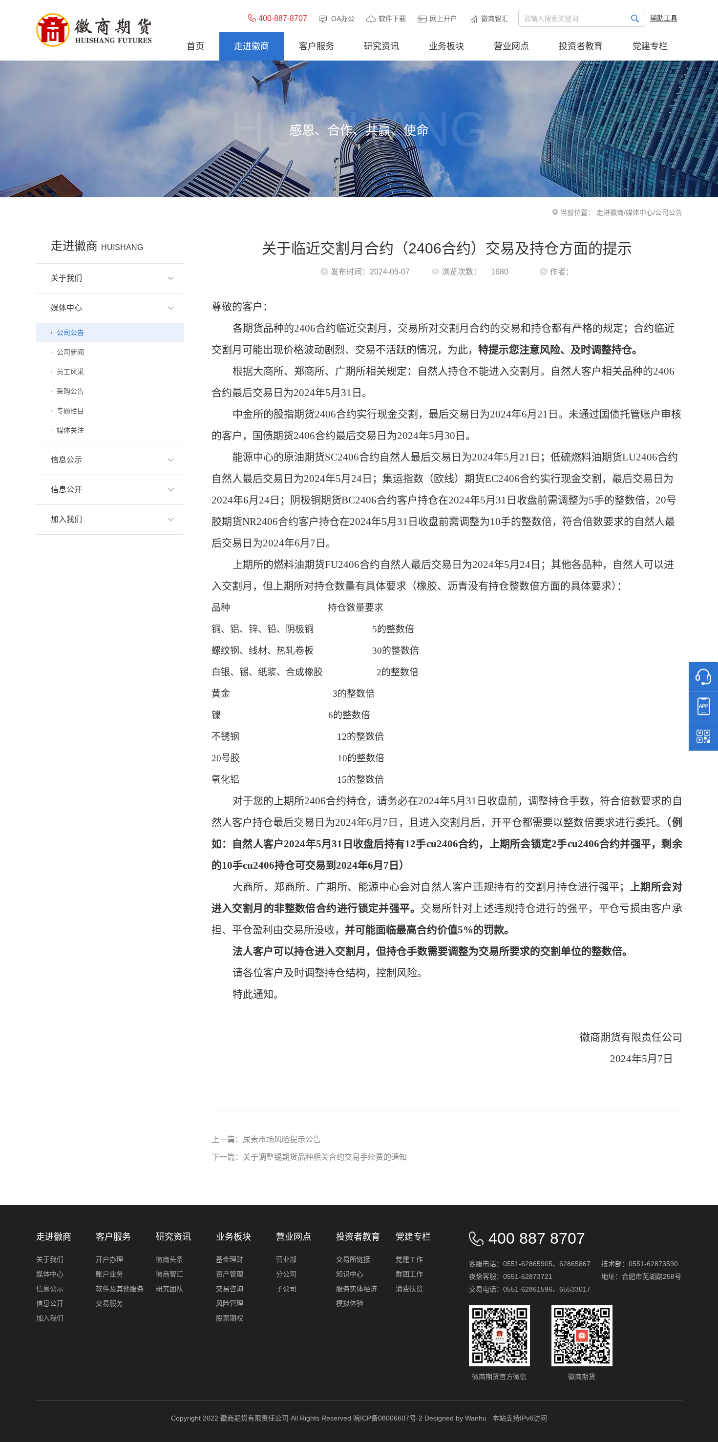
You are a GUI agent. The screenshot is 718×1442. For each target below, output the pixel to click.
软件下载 (392, 18)
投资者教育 (358, 1237)
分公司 (286, 1274)
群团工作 (409, 1274)
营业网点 (293, 1237)
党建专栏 (413, 1237)
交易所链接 (353, 1259)
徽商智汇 (494, 18)
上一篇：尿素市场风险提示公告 (266, 1139)
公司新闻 (70, 352)
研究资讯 (173, 1237)
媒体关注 (70, 430)
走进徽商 (610, 212)
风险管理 (229, 1303)
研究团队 (169, 1289)
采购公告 (70, 391)
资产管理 (229, 1274)
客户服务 (113, 1237)
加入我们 (49, 1318)
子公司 (286, 1289)
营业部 (286, 1259)
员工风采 (70, 372)
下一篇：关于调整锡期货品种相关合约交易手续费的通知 (309, 1157)
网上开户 (443, 18)
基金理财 (229, 1259)
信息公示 (49, 1289)
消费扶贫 (409, 1289)
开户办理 (109, 1259)
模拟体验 (349, 1303)
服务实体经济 (356, 1289)
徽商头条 (169, 1259)
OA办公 (343, 18)
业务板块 (233, 1237)
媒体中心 (639, 212)
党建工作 (409, 1259)
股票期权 (229, 1318)
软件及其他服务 (120, 1289)
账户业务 (109, 1274)
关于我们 (49, 1259)
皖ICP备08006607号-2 (387, 1418)
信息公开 (49, 1303)
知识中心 (349, 1274)
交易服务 (109, 1303)
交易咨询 (229, 1289)
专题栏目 (70, 411)
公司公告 (70, 332)
